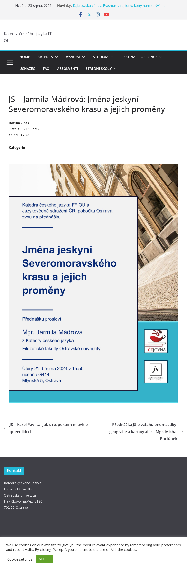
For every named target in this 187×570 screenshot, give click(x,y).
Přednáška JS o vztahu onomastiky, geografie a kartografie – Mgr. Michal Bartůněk (143, 431)
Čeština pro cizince (139, 56)
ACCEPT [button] (44, 559)
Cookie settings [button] (19, 559)
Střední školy (99, 68)
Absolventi (67, 68)
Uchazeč (27, 68)
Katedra (45, 56)
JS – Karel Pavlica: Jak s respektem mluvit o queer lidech (49, 428)
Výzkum (73, 56)
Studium (100, 56)
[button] (55, 57)
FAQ (46, 68)
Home (24, 56)
